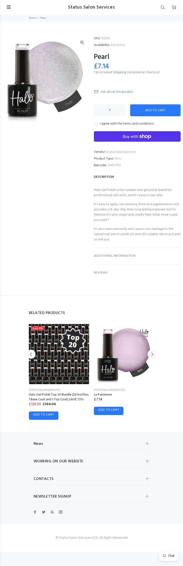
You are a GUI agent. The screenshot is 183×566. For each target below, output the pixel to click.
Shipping (119, 72)
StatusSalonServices (121, 152)
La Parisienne (103, 394)
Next (152, 354)
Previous (31, 354)
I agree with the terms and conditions (127, 123)
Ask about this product (117, 92)
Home (32, 18)
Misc (118, 158)
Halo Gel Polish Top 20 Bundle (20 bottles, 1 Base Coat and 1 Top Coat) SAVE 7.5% (59, 397)
